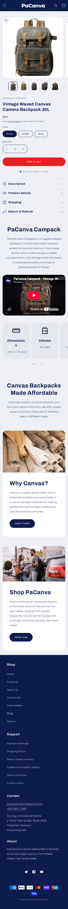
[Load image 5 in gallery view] (55, 86)
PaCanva (29, 899)
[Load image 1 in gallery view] (13, 86)
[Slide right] (64, 87)
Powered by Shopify (40, 899)
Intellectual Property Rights (23, 767)
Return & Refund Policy (20, 759)
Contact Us (14, 698)
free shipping (14, 121)
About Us (12, 690)
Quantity (7, 142)
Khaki (25, 134)
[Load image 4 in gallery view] (44, 86)
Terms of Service (17, 775)
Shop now (21, 637)
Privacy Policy (15, 783)
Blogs (10, 713)
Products (12, 682)
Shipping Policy (16, 751)
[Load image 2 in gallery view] (23, 86)
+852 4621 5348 (16, 808)
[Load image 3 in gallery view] (34, 86)
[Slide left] (4, 87)
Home (10, 674)
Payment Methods (18, 743)
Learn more (22, 523)
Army (9, 134)
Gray (41, 134)
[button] (4, 5)
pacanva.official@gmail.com (25, 804)
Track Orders (14, 705)
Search (11, 721)
